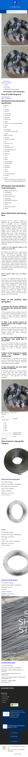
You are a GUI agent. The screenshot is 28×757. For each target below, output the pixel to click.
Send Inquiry (6, 81)
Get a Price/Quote (5, 97)
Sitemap (4, 702)
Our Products (5, 698)
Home (5, 84)
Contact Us (4, 700)
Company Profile (5, 696)
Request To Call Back (6, 83)
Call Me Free (15, 741)
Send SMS (15, 736)
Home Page (4, 695)
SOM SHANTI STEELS (15, 7)
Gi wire (3, 530)
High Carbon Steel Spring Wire (10, 479)
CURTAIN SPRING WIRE (8, 663)
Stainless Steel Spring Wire (9, 580)
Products (6, 86)
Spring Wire (7, 87)
